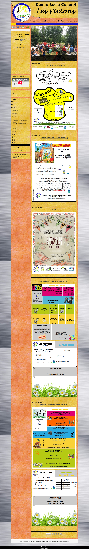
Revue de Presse (50, 24)
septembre (15, 113)
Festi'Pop (14, 122)
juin (14, 117)
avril (14, 128)
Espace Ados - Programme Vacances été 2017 (20, 123)
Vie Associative (26, 95)
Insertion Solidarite (14, 95)
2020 (13, 102)
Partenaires (42, 24)
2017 (13, 107)
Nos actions (27, 24)
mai (14, 126)
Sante (23, 95)
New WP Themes (45, 541)
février (14, 131)
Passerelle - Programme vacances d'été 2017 (20, 124)
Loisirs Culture (19, 95)
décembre (15, 108)
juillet (14, 116)
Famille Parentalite (26, 93)
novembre (15, 110)
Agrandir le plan (13, 68)
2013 (13, 139)
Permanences (35, 24)
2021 (13, 101)
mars (14, 129)
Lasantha (56, 541)
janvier (14, 132)
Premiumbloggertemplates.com (63, 541)
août (14, 114)
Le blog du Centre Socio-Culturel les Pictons (27, 541)
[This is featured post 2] (53, 43)
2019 (13, 104)
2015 (13, 136)
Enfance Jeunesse (17, 93)
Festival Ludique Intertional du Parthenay (20, 120)
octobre (14, 111)
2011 (13, 142)
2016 (13, 134)
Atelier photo (59, 24)
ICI (21, 150)
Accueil (13, 24)
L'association (20, 24)
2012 (13, 140)
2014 (13, 137)
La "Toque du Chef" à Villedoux (18, 119)
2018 (13, 105)
